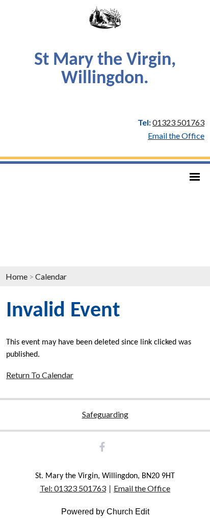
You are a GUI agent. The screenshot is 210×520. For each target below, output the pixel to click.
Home (17, 276)
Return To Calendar (39, 375)
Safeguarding (105, 414)
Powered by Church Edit (105, 511)
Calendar (51, 276)
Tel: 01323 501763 (73, 488)
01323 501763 (178, 122)
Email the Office (142, 488)
